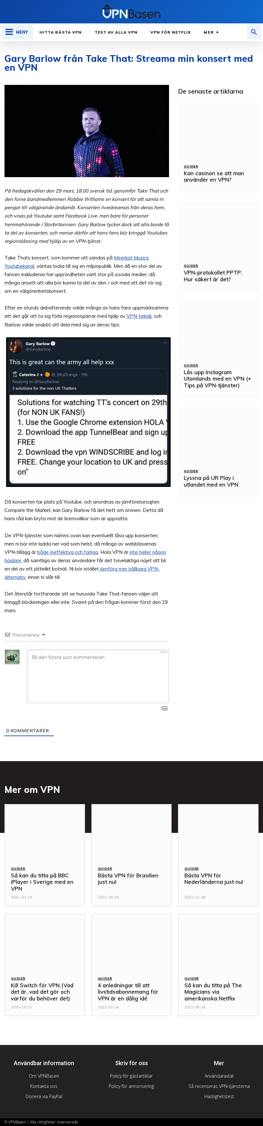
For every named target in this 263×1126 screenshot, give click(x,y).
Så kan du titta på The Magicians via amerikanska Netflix (213, 992)
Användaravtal (219, 1076)
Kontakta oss (43, 1086)
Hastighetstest (219, 1096)
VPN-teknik (139, 316)
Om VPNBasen (44, 1076)
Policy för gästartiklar (131, 1076)
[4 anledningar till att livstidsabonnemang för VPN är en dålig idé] (131, 942)
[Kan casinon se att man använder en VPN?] (218, 130)
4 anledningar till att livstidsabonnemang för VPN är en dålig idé (128, 992)
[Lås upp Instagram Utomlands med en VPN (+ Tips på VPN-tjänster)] (218, 328)
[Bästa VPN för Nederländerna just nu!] (218, 832)
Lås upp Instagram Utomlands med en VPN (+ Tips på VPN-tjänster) (217, 379)
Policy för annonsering (131, 1086)
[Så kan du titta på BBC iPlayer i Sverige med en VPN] (44, 832)
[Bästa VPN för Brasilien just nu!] (131, 832)
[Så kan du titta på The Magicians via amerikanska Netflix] (218, 942)
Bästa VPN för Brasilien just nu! (128, 878)
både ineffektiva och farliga (67, 552)
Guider (191, 166)
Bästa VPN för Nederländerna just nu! (213, 878)
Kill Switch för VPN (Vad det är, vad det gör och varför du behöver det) (42, 992)
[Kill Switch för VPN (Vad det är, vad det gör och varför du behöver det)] (44, 942)
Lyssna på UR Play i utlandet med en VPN (211, 481)
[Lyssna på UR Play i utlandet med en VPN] (218, 435)
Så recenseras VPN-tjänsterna (219, 1086)
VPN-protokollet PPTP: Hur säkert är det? (213, 275)
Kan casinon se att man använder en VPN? (214, 176)
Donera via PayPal (44, 1096)
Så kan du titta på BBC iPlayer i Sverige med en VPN (42, 882)
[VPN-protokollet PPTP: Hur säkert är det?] (218, 229)
